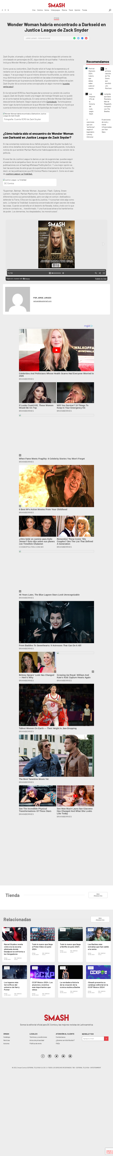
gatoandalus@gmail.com (42, 301)
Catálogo (6, 971)
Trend (71, 10)
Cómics (40, 10)
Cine (33, 10)
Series (46, 10)
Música (64, 10)
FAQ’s (58, 978)
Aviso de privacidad (37, 975)
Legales (33, 968)
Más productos (98, 829)
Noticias (6, 975)
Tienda (84, 10)
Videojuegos (55, 10)
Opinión (77, 10)
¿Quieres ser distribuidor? (65, 975)
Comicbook (51, 101)
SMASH (6, 968)
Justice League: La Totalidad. (19, 174)
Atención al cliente (65, 968)
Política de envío (36, 978)
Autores (6, 978)
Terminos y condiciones (38, 971)
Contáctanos (60, 971)
